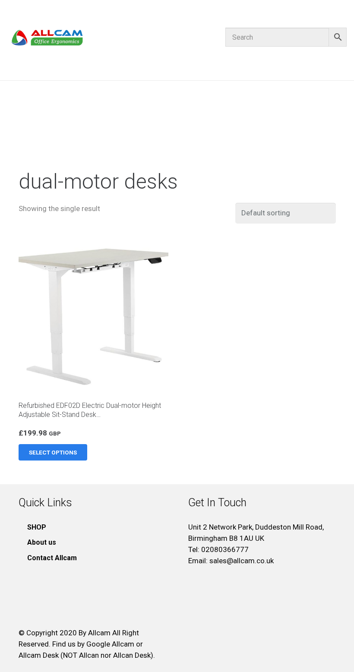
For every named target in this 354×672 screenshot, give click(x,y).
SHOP (36, 527)
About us (41, 542)
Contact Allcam (52, 558)
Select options (53, 452)
